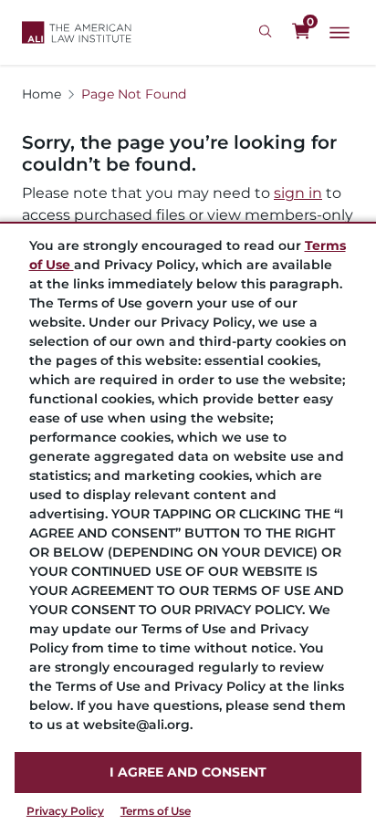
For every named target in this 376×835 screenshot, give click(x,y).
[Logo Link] (76, 32)
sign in (298, 193)
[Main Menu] (339, 32)
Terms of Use (155, 811)
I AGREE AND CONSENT (188, 772)
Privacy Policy (65, 811)
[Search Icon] (267, 32)
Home (41, 94)
